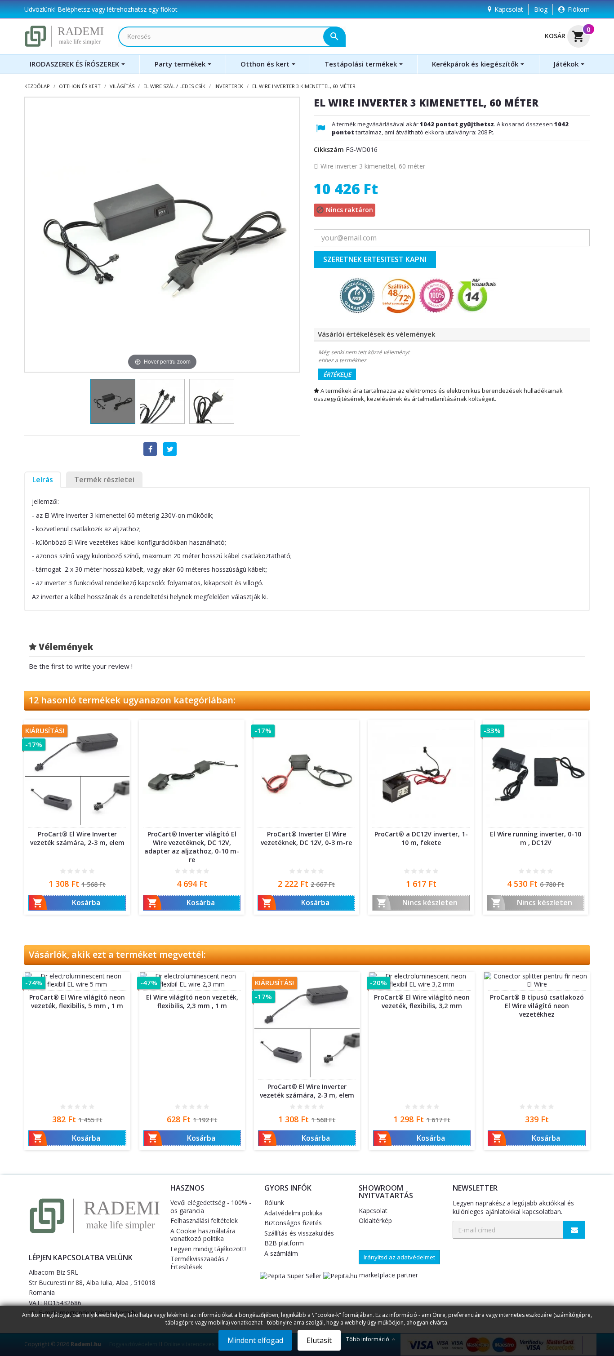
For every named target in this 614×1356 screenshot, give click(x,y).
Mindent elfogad (255, 1340)
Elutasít (319, 1340)
